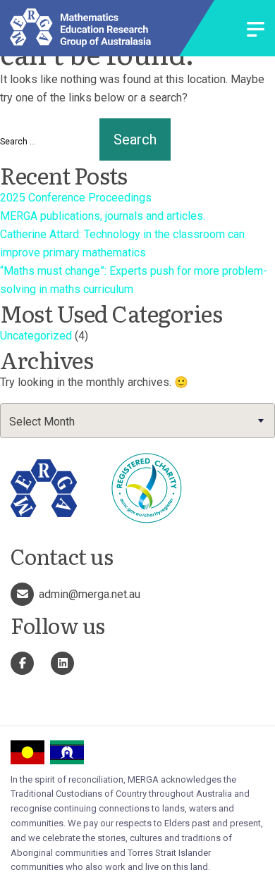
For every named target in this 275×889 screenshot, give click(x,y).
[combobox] (137, 420)
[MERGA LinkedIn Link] (62, 663)
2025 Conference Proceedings (76, 197)
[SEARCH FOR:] (48, 142)
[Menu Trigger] (255, 30)
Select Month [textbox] (42, 421)
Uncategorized (36, 335)
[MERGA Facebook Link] (22, 663)
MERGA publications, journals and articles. (102, 216)
